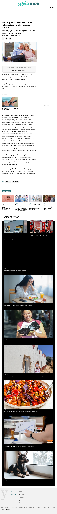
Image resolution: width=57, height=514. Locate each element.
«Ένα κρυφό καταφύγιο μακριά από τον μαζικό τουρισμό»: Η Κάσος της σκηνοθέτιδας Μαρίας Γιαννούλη (23, 376)
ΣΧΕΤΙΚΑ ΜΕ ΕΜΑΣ (14, 507)
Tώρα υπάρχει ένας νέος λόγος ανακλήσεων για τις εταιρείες (15, 270)
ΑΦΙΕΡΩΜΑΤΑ (21, 499)
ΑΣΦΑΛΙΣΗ (21, 7)
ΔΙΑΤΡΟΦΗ (25, 7)
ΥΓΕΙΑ (13, 7)
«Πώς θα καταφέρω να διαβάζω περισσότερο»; (13, 340)
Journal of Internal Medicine (18, 79)
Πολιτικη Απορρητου (28, 507)
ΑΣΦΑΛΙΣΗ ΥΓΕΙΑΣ (13, 494)
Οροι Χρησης (53, 507)
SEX (19, 502)
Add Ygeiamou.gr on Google (18, 70)
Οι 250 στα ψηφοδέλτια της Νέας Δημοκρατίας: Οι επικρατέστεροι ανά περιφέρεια (19, 446)
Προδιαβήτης (15, 181)
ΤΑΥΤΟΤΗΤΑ (21, 507)
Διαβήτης (7, 181)
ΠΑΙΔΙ (19, 500)
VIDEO (20, 492)
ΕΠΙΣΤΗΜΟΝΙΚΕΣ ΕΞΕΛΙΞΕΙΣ (7, 19)
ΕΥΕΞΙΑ (16, 7)
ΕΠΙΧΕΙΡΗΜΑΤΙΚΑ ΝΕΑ (22, 497)
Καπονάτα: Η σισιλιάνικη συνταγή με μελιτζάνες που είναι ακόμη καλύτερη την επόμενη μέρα (21, 411)
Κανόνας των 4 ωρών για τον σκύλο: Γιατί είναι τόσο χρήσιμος (15, 481)
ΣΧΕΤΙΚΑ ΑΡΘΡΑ (6, 191)
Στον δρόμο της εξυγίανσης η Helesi (11, 235)
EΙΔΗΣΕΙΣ (20, 491)
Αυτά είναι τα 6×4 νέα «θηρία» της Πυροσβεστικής (40, 235)
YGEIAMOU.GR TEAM (5, 35)
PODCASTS (30, 7)
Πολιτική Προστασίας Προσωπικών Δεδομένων (41, 507)
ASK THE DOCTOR (21, 494)
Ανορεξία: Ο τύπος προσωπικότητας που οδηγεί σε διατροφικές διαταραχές (18, 305)
